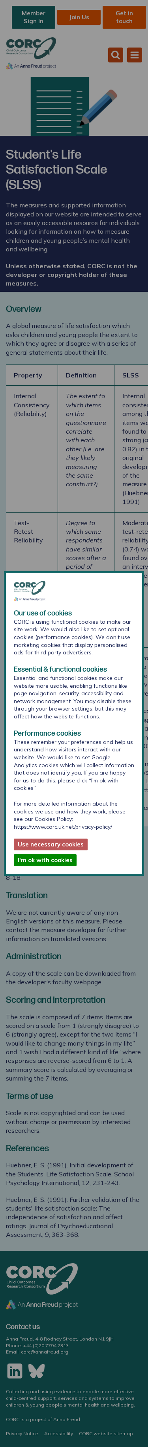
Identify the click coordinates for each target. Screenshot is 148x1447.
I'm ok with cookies (45, 860)
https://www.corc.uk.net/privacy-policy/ (63, 826)
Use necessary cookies (51, 844)
